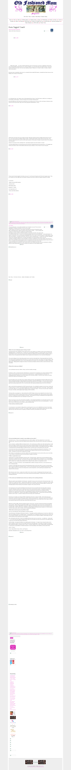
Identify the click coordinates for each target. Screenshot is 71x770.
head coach (30, 222)
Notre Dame (23, 634)
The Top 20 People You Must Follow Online (12, 699)
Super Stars (26, 222)
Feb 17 (52, 31)
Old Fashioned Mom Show (14, 222)
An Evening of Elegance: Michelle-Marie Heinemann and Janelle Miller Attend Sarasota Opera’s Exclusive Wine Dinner (12, 692)
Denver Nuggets (46, 222)
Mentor (39, 633)
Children (38, 634)
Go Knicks (33, 222)
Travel (60, 19)
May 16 (52, 227)
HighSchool (18, 633)
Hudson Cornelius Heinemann (13, 223)
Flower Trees (43, 22)
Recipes (12, 21)
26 (52, 226)
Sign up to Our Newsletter (13, 647)
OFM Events (27, 21)
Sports (37, 633)
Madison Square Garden (21, 222)
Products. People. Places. (15, 221)
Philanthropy (44, 19)
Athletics (12, 633)
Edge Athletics (25, 633)
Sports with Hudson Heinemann (14, 29)
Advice (17, 21)
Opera (39, 19)
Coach (28, 633)
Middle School (27, 634)
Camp (49, 222)
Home (10, 19)
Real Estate (47, 21)
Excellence (21, 633)
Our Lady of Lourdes (47, 633)
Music (55, 19)
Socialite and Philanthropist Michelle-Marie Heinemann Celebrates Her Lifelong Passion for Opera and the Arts (12, 684)
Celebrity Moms (25, 19)
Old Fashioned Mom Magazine (21, 223)
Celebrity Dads (33, 19)
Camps (35, 633)
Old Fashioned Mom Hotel (18, 634)
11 (52, 30)
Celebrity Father (32, 633)
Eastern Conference (37, 222)
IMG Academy (42, 222)
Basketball (43, 633)
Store (15, 19)
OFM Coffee (36, 22)
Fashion (50, 19)
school (41, 633)
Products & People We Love (37, 21)
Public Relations (28, 22)
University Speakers (56, 21)
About (19, 19)
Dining (21, 21)
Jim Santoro (11, 225)
